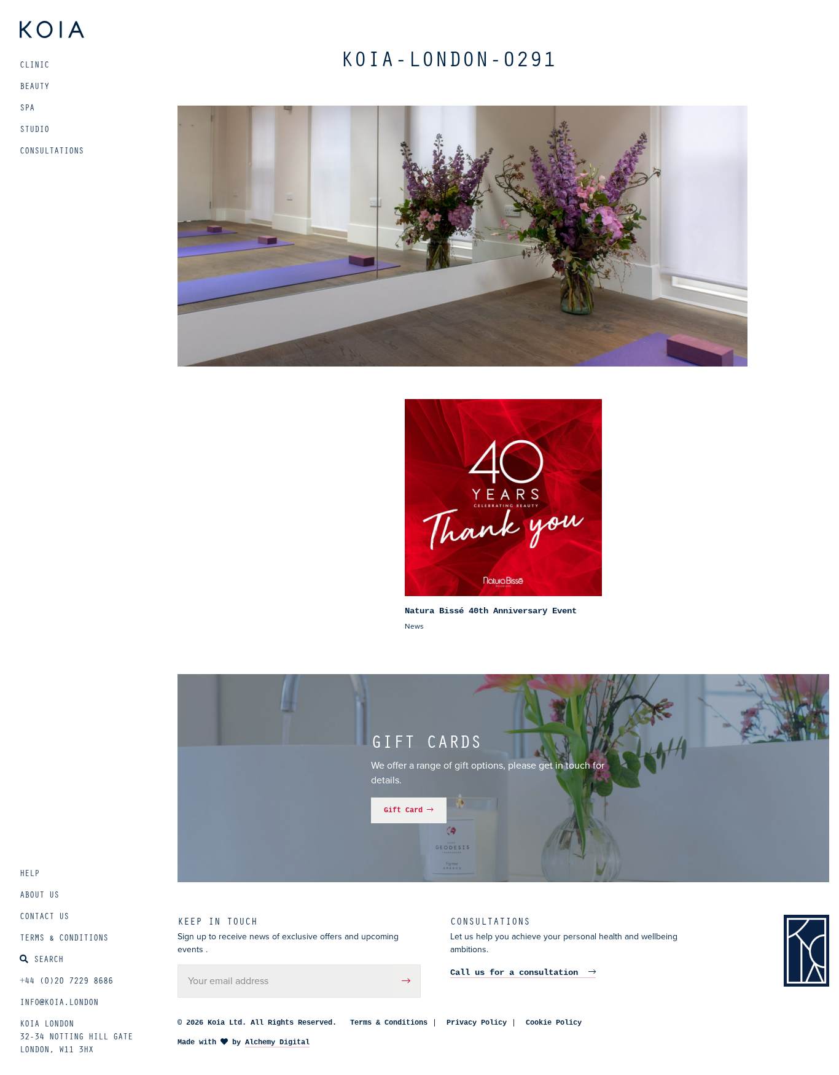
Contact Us (44, 916)
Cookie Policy (554, 1023)
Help (29, 873)
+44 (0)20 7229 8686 (66, 980)
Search (48, 958)
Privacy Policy (477, 1023)
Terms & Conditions (64, 937)
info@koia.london (59, 1001)
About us (39, 894)
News (414, 626)
